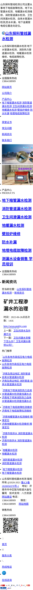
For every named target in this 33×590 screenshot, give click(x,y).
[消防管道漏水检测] (12, 459)
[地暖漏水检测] (9, 450)
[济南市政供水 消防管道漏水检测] (17, 437)
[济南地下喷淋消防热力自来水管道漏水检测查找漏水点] (17, 394)
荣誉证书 (7, 122)
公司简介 (7, 93)
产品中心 (7, 99)
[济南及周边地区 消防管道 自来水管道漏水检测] (17, 377)
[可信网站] (28, 585)
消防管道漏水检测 (17, 209)
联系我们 (7, 140)
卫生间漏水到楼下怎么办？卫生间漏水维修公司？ (17, 341)
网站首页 (7, 87)
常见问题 (7, 128)
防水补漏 (9, 242)
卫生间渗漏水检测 (22, 106)
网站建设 (7, 496)
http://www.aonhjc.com (15, 326)
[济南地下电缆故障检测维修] (17, 407)
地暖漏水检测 (9, 109)
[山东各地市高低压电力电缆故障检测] (17, 360)
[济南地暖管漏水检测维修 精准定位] (17, 420)
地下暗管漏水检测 (12, 102)
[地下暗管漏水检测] (12, 469)
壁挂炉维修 (23, 109)
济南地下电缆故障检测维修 (16, 410)
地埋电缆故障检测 (20, 113)
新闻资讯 (7, 134)
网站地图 (24, 504)
